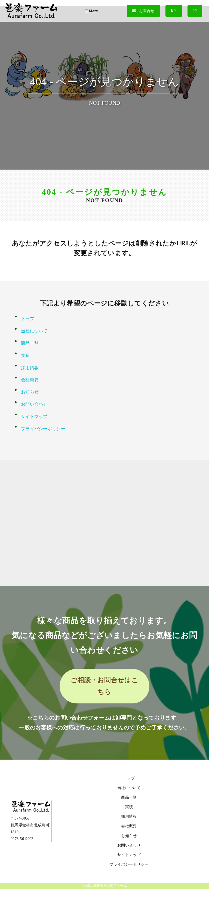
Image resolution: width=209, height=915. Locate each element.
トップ (27, 318)
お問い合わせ (34, 404)
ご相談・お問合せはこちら (104, 685)
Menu (93, 11)
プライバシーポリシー (43, 428)
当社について (34, 331)
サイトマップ (34, 416)
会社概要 (30, 379)
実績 (25, 355)
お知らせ (30, 392)
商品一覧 (30, 343)
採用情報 (30, 367)
